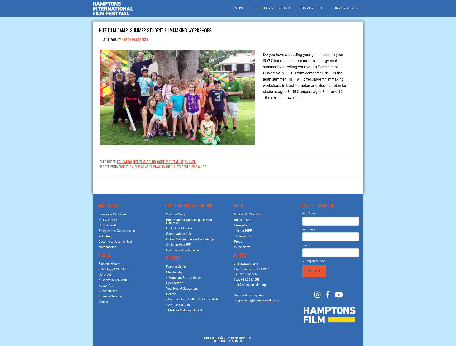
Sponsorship (174, 283)
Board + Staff (243, 219)
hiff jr (170, 166)
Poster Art (106, 285)
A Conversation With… (114, 280)
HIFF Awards (108, 225)
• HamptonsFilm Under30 (183, 277)
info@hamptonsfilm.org (250, 284)
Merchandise (107, 247)
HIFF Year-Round (144, 161)
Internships (243, 236)
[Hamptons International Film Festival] (113, 15)
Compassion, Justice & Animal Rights (194, 299)
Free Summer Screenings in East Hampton (189, 221)
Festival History (109, 263)
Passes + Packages (113, 214)
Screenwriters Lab (111, 296)
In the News (242, 247)
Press (238, 241)
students (183, 166)
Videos (103, 301)
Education (124, 161)
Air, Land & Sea (179, 304)
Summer (190, 161)
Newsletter (241, 225)
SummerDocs (108, 290)
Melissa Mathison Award (185, 310)
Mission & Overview (247, 214)
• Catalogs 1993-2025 (113, 269)
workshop (198, 166)
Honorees (105, 274)
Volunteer (105, 236)
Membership (174, 272)
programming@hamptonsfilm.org (256, 300)
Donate (171, 293)
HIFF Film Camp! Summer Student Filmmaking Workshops (155, 30)
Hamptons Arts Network (182, 250)
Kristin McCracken (135, 39)
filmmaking (157, 166)
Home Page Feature (170, 161)
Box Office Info (109, 219)
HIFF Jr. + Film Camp (181, 228)
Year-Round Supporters (182, 288)
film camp (141, 166)
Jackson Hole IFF (178, 244)
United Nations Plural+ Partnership (190, 239)
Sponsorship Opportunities (117, 230)
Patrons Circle (176, 266)
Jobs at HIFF (243, 230)
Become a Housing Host (115, 241)
